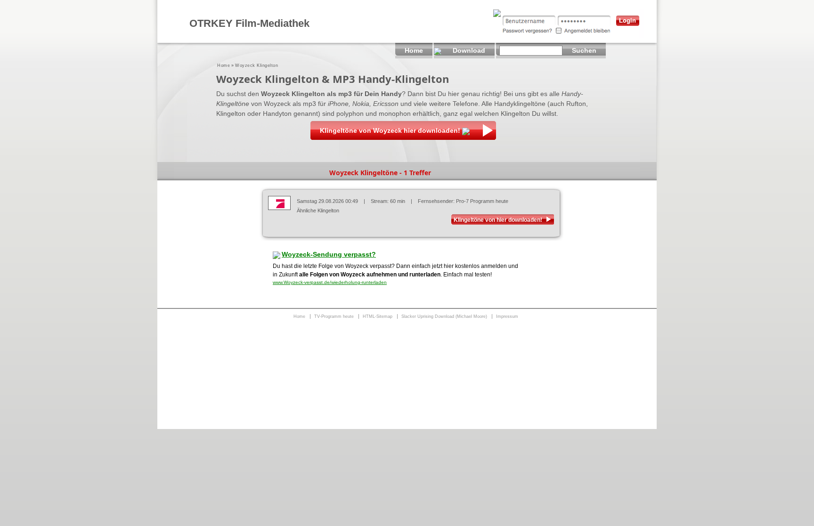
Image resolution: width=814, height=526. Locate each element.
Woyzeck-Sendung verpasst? (329, 254)
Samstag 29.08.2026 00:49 (327, 201)
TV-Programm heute (334, 316)
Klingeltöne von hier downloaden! (498, 220)
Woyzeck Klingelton (256, 65)
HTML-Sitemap (377, 316)
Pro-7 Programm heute (482, 201)
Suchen (584, 50)
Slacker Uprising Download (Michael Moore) (444, 316)
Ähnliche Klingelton (318, 210)
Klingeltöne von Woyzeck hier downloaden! (390, 130)
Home (223, 65)
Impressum (507, 316)
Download (469, 50)
